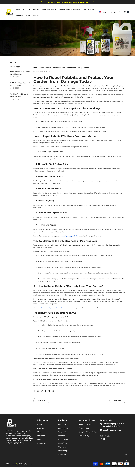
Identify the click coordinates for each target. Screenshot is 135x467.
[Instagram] (104, 439)
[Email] (53, 391)
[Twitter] (38, 391)
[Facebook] (34, 391)
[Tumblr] (45, 391)
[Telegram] (49, 391)
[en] (99, 12)
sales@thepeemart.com (112, 430)
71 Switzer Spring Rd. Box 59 (113, 424)
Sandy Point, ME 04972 (111, 426)
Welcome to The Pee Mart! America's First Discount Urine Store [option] (67, 2)
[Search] (119, 12)
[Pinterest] (42, 391)
